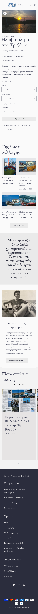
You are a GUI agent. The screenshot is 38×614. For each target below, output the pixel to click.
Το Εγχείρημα (9, 528)
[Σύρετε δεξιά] (23, 463)
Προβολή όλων (19, 225)
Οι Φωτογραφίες (11, 533)
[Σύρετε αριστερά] (14, 463)
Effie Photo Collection (21, 607)
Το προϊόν (8, 538)
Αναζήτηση (8, 576)
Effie (6, 522)
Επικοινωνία (9, 508)
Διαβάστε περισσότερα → (17, 360)
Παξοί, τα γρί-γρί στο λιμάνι (26, 213)
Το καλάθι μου (10, 571)
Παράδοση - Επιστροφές (14, 498)
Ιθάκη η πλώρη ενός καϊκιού (9, 179)
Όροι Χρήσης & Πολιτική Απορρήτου (14, 491)
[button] (2, 5)
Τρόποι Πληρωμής (11, 503)
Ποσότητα (5, 107)
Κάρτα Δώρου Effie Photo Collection (14, 549)
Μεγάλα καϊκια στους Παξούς (9, 213)
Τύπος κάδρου (6, 94)
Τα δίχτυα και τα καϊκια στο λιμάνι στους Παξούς (26, 181)
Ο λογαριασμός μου (12, 566)
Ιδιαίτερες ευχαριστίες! (13, 543)
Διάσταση (4, 85)
